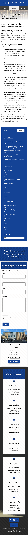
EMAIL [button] (14, 8)
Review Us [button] (14, 525)
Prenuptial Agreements (10, 205)
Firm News (7, 197)
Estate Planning (9, 183)
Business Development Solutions (15, 530)
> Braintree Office (14, 413)
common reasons (17, 44)
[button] (4, 8)
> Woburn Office (14, 491)
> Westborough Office (14, 472)
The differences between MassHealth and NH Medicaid (14, 160)
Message (5, 296)
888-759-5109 (15, 357)
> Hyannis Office (14, 450)
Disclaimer (5, 314)
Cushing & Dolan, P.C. (13, 30)
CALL (24, 8)
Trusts (6, 223)
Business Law (8, 32)
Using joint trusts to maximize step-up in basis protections (14, 155)
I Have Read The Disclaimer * (12, 318)
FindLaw (19, 531)
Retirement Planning (10, 210)
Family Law (7, 192)
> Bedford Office (14, 394)
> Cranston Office (14, 432)
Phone (4, 288)
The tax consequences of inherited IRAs (13, 151)
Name (4, 273)
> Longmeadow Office (14, 510)
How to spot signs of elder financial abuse (13, 142)
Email (4, 281)
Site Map (11, 530)
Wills (6, 227)
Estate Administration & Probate (13, 179)
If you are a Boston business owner (11, 115)
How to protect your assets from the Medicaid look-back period (13, 147)
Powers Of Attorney (10, 201)
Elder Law (7, 175)
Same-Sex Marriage (10, 214)
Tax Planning (8, 219)
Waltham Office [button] (14, 361)
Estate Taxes (8, 188)
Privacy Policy (16, 530)
